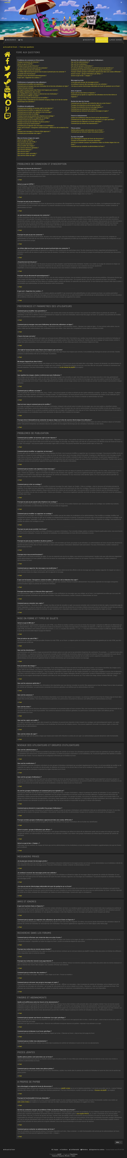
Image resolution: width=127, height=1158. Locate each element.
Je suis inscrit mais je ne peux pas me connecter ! (32, 68)
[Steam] (7, 81)
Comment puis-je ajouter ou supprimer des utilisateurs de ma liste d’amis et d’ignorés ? (94, 95)
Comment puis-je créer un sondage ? (28, 114)
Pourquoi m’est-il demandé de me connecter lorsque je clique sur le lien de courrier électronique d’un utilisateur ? (42, 100)
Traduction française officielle (61, 1156)
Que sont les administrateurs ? (80, 62)
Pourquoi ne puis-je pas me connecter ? (29, 70)
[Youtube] (7, 88)
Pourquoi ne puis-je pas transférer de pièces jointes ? (33, 122)
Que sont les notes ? (23, 151)
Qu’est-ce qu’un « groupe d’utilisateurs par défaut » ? (87, 74)
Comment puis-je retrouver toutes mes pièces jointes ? (87, 132)
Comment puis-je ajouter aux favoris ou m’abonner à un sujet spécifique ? (93, 119)
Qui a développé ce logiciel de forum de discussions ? (87, 138)
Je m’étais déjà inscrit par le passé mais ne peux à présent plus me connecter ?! (41, 72)
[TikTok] (7, 109)
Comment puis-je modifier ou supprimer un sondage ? (33, 118)
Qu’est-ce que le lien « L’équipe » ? (81, 75)
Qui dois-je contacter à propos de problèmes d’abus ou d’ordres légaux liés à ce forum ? (95, 143)
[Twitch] (7, 116)
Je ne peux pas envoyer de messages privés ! (85, 82)
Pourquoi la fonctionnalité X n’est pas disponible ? (86, 140)
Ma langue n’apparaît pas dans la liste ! (29, 92)
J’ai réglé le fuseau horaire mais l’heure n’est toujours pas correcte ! (37, 90)
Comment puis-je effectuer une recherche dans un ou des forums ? (91, 103)
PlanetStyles (73, 1154)
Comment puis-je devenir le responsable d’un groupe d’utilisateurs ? (91, 70)
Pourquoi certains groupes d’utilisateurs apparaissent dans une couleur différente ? (96, 72)
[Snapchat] (8, 102)
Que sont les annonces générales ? (28, 148)
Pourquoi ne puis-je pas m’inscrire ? (28, 66)
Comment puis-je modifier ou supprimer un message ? (33, 110)
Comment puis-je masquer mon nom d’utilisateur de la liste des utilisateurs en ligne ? (43, 86)
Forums (7, 3)
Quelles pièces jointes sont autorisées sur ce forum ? (87, 130)
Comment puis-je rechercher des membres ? (84, 109)
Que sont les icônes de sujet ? (26, 155)
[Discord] (7, 75)
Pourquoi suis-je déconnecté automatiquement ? (32, 75)
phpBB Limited (65, 1088)
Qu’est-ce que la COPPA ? (25, 64)
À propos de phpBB (100, 1090)
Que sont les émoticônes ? (25, 144)
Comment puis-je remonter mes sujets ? (29, 133)
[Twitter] (7, 68)
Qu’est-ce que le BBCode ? (25, 140)
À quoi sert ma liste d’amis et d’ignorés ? (83, 93)
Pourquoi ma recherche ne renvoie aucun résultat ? (86, 105)
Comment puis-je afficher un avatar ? (28, 96)
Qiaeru (73, 1156)
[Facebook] (7, 61)
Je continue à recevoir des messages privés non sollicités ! (89, 84)
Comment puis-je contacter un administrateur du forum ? (88, 146)
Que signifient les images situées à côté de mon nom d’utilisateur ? (37, 94)
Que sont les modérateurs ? (79, 64)
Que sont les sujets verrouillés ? (27, 153)
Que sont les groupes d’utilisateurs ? (82, 66)
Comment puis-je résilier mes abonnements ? (84, 123)
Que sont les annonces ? (24, 149)
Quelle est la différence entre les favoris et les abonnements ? (90, 117)
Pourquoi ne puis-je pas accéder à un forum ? (31, 120)
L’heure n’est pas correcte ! (25, 88)
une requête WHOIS (83, 1113)
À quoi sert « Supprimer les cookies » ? (29, 77)
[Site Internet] (7, 54)
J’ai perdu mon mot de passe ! (26, 74)
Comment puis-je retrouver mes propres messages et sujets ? (90, 111)
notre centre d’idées (23, 1102)
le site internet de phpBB (67, 367)
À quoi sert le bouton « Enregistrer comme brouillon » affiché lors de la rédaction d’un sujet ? (42, 128)
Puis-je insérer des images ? (26, 146)
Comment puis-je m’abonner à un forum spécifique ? (86, 121)
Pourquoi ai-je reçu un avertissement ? (29, 123)
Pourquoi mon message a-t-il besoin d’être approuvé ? (33, 131)
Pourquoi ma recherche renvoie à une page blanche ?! (87, 107)
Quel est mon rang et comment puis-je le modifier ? (32, 98)
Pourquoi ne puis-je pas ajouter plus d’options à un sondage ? (35, 116)
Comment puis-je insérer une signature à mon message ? (34, 112)
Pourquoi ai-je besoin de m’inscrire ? (28, 62)
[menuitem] (20, 40)
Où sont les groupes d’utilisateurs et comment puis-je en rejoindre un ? (92, 68)
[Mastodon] (7, 95)
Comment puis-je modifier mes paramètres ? (30, 84)
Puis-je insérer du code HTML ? (27, 142)
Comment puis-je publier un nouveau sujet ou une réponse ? (35, 108)
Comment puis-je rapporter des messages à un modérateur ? (35, 125)
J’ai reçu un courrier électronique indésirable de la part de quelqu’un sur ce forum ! (95, 86)
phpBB (59, 1154)
